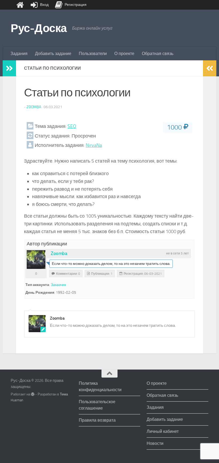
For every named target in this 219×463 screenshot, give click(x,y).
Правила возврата (97, 420)
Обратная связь (157, 53)
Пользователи (93, 53)
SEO (72, 126)
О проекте (124, 53)
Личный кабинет (163, 431)
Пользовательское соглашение (97, 405)
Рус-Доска (39, 28)
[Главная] (20, 5)
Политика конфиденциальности (100, 386)
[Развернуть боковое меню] (9, 68)
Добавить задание (53, 53)
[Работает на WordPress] (32, 394)
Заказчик (58, 284)
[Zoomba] (36, 259)
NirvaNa (94, 145)
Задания (19, 53)
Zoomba (33, 107)
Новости (155, 443)
